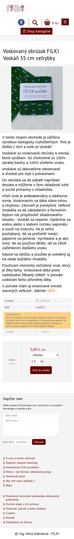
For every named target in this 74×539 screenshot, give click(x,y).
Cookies (10, 513)
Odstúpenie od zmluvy (19, 522)
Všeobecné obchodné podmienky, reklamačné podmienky (32, 497)
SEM (51, 291)
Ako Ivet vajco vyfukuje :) (20, 481)
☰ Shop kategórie (36, 31)
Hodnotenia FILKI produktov (22, 467)
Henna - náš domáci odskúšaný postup (28, 472)
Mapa (9, 485)
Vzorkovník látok (15, 476)
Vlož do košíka (41, 370)
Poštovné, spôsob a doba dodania (26, 508)
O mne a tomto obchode (20, 458)
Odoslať (39, 442)
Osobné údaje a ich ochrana (22, 504)
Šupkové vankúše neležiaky (22, 463)
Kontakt (10, 517)
